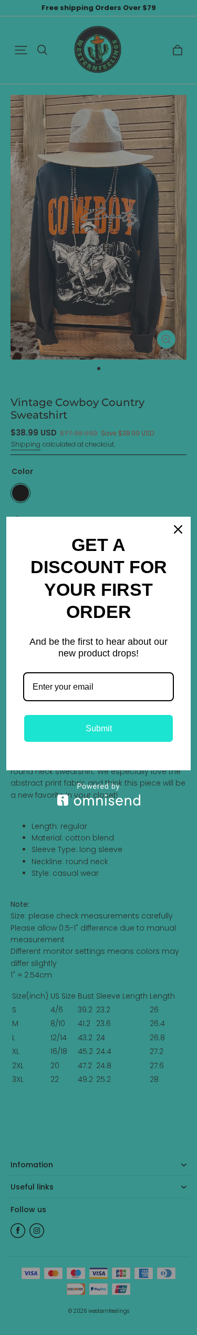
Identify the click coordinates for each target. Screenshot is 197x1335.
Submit (99, 728)
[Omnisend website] (98, 794)
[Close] (178, 529)
